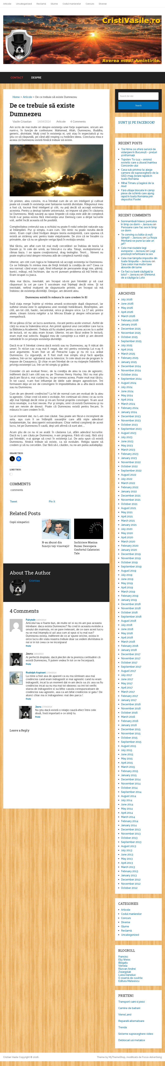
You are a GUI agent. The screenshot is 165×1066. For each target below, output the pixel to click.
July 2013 (126, 850)
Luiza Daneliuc (127, 974)
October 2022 (129, 466)
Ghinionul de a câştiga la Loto (138, 276)
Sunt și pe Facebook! (136, 122)
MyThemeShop (117, 1057)
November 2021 (131, 499)
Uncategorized (24, 4)
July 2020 (126, 529)
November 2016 (131, 708)
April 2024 (127, 399)
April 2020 (127, 537)
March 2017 (128, 691)
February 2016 (129, 720)
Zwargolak (124, 971)
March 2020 (128, 541)
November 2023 (131, 420)
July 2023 (126, 437)
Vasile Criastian (22, 121)
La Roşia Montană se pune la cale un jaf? (139, 240)
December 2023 (131, 416)
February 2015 (129, 771)
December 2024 (131, 366)
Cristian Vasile (10, 1057)
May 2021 (127, 512)
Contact (16, 77)
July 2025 (126, 345)
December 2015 (131, 729)
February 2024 (129, 407)
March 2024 (128, 403)
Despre (36, 77)
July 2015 (126, 750)
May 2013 (127, 858)
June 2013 (127, 854)
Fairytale (30, 619)
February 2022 (129, 487)
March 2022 (128, 483)
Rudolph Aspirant (36, 672)
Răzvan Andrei (127, 968)
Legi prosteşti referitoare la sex (138, 252)
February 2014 (129, 821)
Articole (7, 4)
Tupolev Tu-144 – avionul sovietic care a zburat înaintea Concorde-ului (139, 162)
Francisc (123, 956)
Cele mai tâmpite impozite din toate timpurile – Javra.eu (139, 260)
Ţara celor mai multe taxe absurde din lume (136, 266)
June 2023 (127, 441)
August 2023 (128, 433)
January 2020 (129, 549)
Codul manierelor (72, 4)
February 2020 (129, 545)
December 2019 (131, 554)
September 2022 (131, 470)
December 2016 (131, 704)
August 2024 (128, 382)
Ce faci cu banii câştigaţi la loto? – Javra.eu (137, 273)
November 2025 (131, 332)
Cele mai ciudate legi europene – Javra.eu (133, 249)
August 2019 (128, 570)
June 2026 (127, 303)
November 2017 (131, 658)
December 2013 (131, 829)
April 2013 (127, 862)
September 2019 (131, 566)
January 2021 (129, 524)
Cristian (34, 580)
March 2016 (128, 716)
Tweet (13, 501)
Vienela (122, 965)
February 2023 (129, 453)
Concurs (90, 4)
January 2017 (129, 700)
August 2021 (128, 508)
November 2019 (131, 558)
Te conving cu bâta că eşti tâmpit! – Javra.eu (136, 236)
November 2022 (131, 462)
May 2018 (127, 633)
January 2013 (129, 875)
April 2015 (127, 762)
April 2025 (127, 349)
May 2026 (127, 307)
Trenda (122, 1027)
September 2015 (131, 741)
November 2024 (131, 370)
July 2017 (126, 675)
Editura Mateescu (128, 981)
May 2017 (127, 683)
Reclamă (41, 4)
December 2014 (131, 779)
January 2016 (129, 725)
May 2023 (127, 445)
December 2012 (131, 879)
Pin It (52, 501)
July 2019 (126, 574)
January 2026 (129, 324)
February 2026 (129, 320)
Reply (28, 646)
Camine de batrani (129, 1008)
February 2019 (129, 595)
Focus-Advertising (152, 1057)
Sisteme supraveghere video (135, 1033)
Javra (38, 706)
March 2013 (128, 867)
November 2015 (131, 733)
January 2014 (129, 825)
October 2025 (129, 337)
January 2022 (129, 491)
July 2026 (126, 299)
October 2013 (129, 837)
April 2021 (127, 516)
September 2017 (131, 666)
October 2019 (129, 562)
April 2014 (127, 812)
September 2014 (131, 791)
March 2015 (128, 766)
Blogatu (123, 962)
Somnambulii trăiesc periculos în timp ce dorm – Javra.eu (139, 223)
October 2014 (129, 787)
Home (16, 97)
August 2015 (128, 746)
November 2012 (131, 883)
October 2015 (129, 737)
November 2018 (131, 608)
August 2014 (128, 796)
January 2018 (129, 650)
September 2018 (131, 616)
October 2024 (129, 374)
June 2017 (127, 679)
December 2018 (131, 604)
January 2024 (129, 412)
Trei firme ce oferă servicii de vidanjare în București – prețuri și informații (139, 152)
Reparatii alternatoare (131, 1020)
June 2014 (127, 804)
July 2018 (126, 625)
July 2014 (126, 800)
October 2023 (129, 424)
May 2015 (127, 758)
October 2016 (129, 712)
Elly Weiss (124, 959)
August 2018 (128, 620)
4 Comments (78, 121)
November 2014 (131, 783)
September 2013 (131, 842)
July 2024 (126, 387)
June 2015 (127, 754)
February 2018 (129, 645)
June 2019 (127, 579)
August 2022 (128, 474)
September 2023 (131, 428)
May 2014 (127, 808)
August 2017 (128, 670)
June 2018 (127, 629)
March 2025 (128, 353)
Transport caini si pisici (131, 1001)
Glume (54, 4)
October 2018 (129, 612)
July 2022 (126, 478)
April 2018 (127, 637)
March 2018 (128, 641)
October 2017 (129, 662)
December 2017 (131, 654)
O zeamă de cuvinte (130, 977)
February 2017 (129, 695)
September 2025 (131, 341)
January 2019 (129, 599)
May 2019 (127, 583)
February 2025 (129, 357)
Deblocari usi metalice (131, 1040)
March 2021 (128, 520)
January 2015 (129, 775)
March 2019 (128, 591)
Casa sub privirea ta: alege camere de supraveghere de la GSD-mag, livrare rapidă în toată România (139, 174)
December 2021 (131, 495)
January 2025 (129, 362)
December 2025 (131, 328)
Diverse (103, 4)
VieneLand (124, 1014)
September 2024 (131, 378)
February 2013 (129, 871)
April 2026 (127, 311)
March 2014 (128, 816)
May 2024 (127, 395)
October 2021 (129, 503)
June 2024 (127, 391)
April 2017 (127, 687)
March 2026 (128, 316)
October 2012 (129, 887)
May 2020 (127, 533)
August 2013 (128, 846)
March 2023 (128, 449)
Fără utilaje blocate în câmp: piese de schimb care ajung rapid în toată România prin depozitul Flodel (138, 195)
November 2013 (131, 833)
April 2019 (127, 587)
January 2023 (129, 458)
